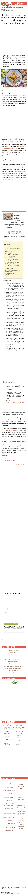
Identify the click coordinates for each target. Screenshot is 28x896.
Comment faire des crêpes (13, 654)
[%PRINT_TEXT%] (14, 213)
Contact (3, 9)
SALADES (19, 733)
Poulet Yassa (12, 673)
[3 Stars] (14, 232)
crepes (12, 88)
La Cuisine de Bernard (9, 823)
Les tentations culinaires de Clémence (21, 813)
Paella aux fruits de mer (13, 657)
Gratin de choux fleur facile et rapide (13, 666)
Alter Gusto (21, 820)
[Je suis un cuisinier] (14, 4)
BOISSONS (19, 744)
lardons (17, 88)
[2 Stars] (11, 232)
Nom (6, 609)
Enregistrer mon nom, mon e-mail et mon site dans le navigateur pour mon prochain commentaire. (14, 620)
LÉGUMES (19, 725)
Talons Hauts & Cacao (9, 817)
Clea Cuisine (21, 797)
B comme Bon (21, 805)
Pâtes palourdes (12, 664)
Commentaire (14, 596)
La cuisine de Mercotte (9, 783)
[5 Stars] (19, 232)
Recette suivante (19, 464)
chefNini (9, 800)
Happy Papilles (9, 830)
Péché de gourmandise (9, 813)
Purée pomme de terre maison (13, 668)
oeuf (2, 88)
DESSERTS (7, 731)
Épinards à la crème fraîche (12, 659)
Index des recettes (18, 8)
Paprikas (9, 820)
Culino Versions (9, 803)
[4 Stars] (16, 232)
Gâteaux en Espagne (9, 827)
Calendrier (9, 8)
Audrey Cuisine (9, 808)
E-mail (6, 612)
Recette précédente (9, 460)
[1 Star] (8, 232)
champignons (7, 88)
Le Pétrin (21, 803)
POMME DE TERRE (19, 731)
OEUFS (19, 740)
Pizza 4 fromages (13, 670)
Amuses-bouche (9, 787)
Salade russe (12, 652)
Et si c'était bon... (9, 805)
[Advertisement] (14, 38)
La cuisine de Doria (9, 797)
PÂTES (7, 736)
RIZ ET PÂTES (7, 725)
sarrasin (21, 88)
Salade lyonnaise (13, 661)
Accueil (3, 8)
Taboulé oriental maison (13, 650)
